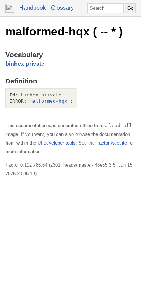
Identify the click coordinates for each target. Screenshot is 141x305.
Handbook (32, 8)
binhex (14, 64)
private (35, 64)
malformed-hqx (48, 101)
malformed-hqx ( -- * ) (64, 31)
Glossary (62, 8)
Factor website (111, 143)
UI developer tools (57, 143)
